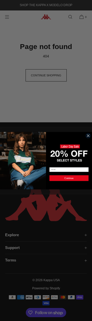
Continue (69, 178)
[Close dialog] (88, 136)
